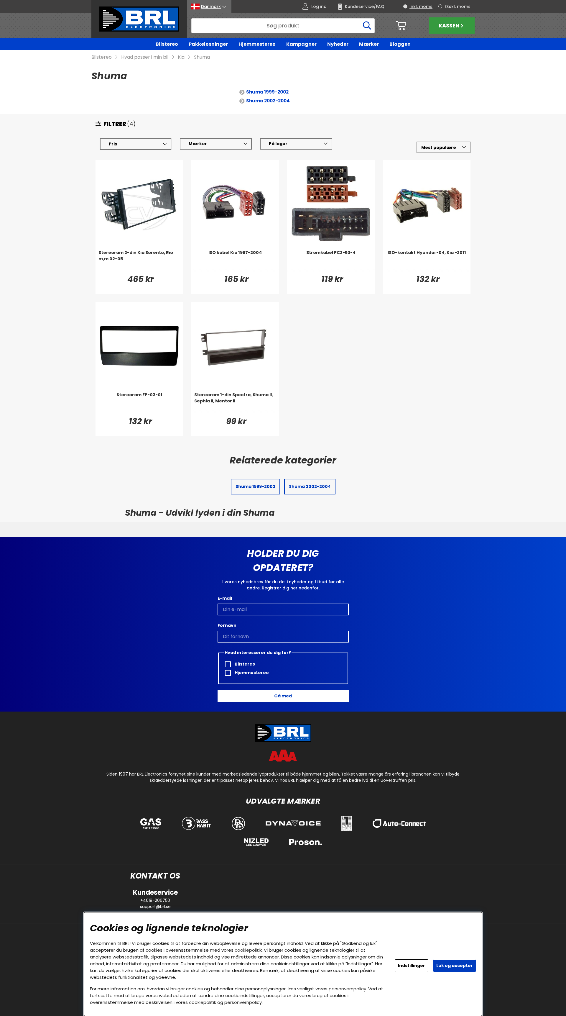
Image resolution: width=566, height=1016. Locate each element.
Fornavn (227, 625)
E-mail (225, 598)
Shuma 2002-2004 (268, 101)
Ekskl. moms (457, 6)
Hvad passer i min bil (144, 57)
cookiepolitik (248, 950)
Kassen (449, 25)
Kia (181, 57)
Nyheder (337, 44)
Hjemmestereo (257, 44)
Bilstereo (167, 44)
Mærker (369, 44)
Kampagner (301, 44)
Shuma (202, 57)
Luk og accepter (454, 966)
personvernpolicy (347, 989)
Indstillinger (411, 966)
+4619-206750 (155, 900)
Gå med (283, 696)
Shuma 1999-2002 (267, 92)
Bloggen (400, 44)
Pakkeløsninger (208, 44)
